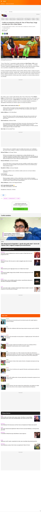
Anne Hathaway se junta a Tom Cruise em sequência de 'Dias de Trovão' (15, 445)
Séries (7, 19)
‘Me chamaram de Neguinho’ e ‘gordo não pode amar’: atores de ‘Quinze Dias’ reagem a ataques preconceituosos (20, 244)
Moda (7, 351)
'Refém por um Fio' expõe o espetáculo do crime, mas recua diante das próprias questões (19, 441)
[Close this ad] (40, 511)
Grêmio (7, 359)
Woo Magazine (27, 19)
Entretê (18, 198)
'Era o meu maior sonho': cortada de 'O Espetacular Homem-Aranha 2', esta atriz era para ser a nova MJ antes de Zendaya (17, 288)
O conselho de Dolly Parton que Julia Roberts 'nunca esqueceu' (13, 433)
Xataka (33, 19)
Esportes (7, 318)
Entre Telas (10, 11)
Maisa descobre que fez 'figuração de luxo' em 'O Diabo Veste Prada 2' (15, 268)
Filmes (3, 19)
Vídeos (37, 19)
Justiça (7, 335)
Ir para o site (5, 1)
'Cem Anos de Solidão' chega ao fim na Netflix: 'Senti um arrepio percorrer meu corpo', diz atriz (17, 273)
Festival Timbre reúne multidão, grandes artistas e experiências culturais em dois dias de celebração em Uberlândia (16, 281)
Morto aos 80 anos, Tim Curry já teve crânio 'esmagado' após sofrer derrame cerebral (16, 261)
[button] (1, 1)
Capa (2, 11)
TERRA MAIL (3, 3)
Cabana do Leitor (20, 19)
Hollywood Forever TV (12, 198)
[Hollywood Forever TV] (3, 195)
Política (7, 367)
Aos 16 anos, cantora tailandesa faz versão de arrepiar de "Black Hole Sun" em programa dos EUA (16, 254)
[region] (20, 514)
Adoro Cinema (12, 19)
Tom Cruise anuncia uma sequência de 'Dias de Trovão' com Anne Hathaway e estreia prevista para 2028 (20, 429)
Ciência (7, 343)
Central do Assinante (10, 3)
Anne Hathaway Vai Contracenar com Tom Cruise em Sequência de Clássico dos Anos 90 (19, 424)
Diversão (6, 11)
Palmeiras (7, 384)
